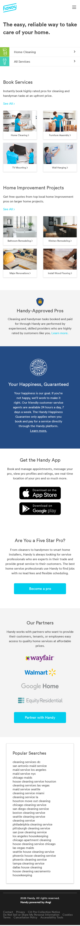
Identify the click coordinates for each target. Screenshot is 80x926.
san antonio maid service (30, 766)
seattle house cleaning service (33, 852)
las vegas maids (23, 848)
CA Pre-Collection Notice (44, 912)
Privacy (20, 912)
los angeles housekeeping (30, 836)
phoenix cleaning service (30, 859)
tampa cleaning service (28, 863)
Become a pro (40, 588)
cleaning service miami (28, 793)
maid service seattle (26, 789)
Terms (6, 917)
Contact (8, 912)
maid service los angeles (29, 770)
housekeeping (22, 875)
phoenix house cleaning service (34, 855)
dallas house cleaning (27, 867)
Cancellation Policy (25, 917)
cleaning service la (25, 797)
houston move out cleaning (31, 801)
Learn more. (59, 333)
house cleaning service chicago (34, 844)
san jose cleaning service (30, 832)
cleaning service (24, 820)
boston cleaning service (29, 813)
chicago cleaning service (29, 805)
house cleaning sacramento (31, 871)
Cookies (68, 914)
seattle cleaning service (29, 816)
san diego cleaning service (31, 809)
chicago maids (22, 777)
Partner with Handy (40, 717)
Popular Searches (29, 753)
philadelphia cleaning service (32, 824)
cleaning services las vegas (31, 785)
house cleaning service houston (34, 781)
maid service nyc (24, 774)
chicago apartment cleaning (32, 840)
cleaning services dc (26, 762)
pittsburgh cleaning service (31, 828)
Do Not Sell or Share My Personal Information (31, 914)
